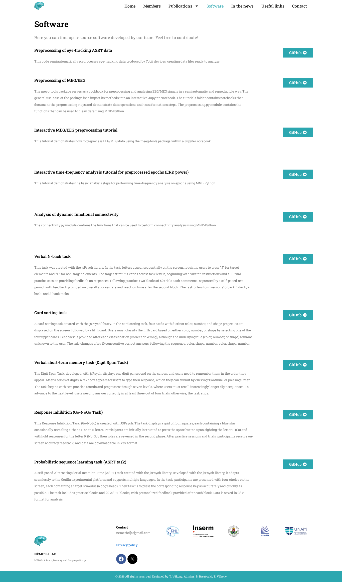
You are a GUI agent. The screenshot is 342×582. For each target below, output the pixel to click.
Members (152, 6)
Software (215, 6)
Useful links (272, 6)
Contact (299, 6)
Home (129, 6)
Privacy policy (126, 545)
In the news (242, 6)
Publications (180, 6)
